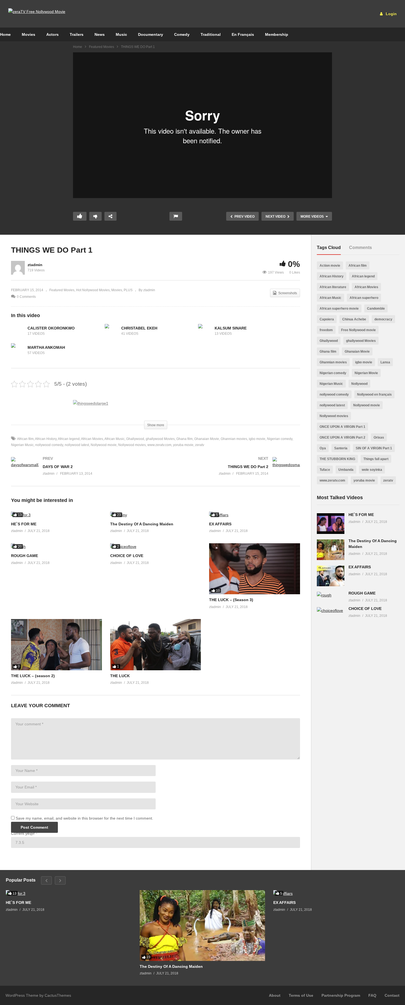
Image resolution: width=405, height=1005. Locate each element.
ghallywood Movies (160, 439)
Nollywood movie (104, 445)
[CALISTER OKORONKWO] (18, 331)
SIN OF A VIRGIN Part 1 (374, 448)
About (274, 995)
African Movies (92, 439)
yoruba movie (183, 445)
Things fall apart (375, 459)
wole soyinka (372, 470)
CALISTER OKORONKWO (51, 328)
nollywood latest (77, 445)
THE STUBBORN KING (337, 459)
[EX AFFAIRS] (254, 515)
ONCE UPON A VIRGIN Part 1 (342, 427)
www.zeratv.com (159, 445)
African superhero (364, 298)
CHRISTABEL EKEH (139, 328)
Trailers (76, 34)
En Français (243, 34)
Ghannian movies (234, 439)
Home (77, 47)
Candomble (376, 308)
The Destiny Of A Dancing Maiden (141, 524)
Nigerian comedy (279, 439)
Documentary (150, 34)
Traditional (211, 34)
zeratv (199, 445)
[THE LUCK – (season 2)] (56, 644)
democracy (383, 319)
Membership (276, 34)
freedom (326, 330)
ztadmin (35, 265)
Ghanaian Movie (206, 439)
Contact (392, 995)
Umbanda (345, 470)
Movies (28, 34)
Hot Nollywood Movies (93, 290)
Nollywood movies (132, 445)
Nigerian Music (331, 384)
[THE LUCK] (155, 644)
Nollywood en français (374, 394)
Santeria (340, 448)
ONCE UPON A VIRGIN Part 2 (342, 437)
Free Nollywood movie (358, 330)
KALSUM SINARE (231, 328)
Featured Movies (101, 47)
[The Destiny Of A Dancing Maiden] (155, 515)
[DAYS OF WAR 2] (80, 471)
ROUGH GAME (24, 555)
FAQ (372, 995)
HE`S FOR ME (23, 524)
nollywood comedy (49, 445)
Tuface (325, 470)
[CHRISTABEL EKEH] (111, 331)
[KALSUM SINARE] (205, 331)
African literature (333, 287)
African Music (114, 439)
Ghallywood (135, 439)
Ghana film (184, 439)
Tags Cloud (329, 247)
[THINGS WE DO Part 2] (230, 471)
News (99, 34)
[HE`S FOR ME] (56, 515)
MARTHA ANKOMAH (46, 347)
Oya (323, 448)
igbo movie (257, 439)
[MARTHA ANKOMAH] (18, 350)
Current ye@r (24, 833)
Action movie (330, 266)
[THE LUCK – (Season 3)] (254, 568)
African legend (69, 439)
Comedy (182, 34)
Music (121, 34)
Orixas (379, 437)
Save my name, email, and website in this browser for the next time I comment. (84, 818)
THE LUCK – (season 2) (33, 676)
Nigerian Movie (366, 373)
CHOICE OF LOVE (126, 555)
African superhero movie (339, 308)
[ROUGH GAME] (56, 546)
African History (45, 439)
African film (25, 439)
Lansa (385, 362)
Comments (360, 247)
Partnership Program (341, 995)
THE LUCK (120, 676)
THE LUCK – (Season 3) (231, 600)
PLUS (128, 290)
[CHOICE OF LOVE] (155, 546)
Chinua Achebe (354, 319)
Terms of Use (301, 995)
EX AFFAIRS (220, 524)
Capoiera (327, 319)
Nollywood (359, 384)
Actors (52, 34)
